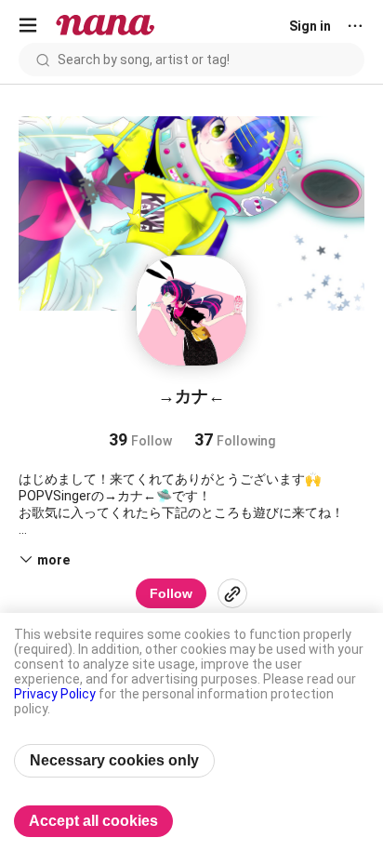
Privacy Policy (55, 693)
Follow (171, 593)
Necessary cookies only (114, 760)
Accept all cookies (93, 821)
